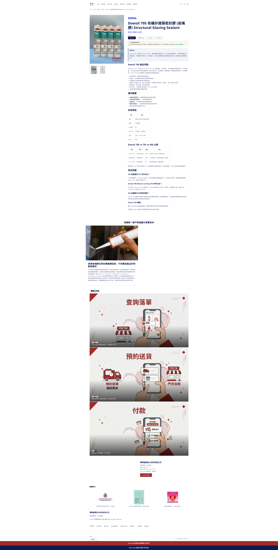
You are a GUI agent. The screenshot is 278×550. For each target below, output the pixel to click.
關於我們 (132, 526)
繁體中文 (93, 539)
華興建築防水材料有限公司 (183, 538)
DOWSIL (132, 18)
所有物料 (92, 526)
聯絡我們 (146, 526)
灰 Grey (150, 38)
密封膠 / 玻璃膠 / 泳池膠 (98, 9)
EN (184, 4)
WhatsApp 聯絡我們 (178, 44)
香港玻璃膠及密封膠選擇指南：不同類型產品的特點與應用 (111, 265)
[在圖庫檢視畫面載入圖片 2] (102, 70)
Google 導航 (146, 475)
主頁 (91, 9)
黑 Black (132, 38)
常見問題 (139, 526)
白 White (158, 38)
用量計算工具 (124, 526)
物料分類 (99, 526)
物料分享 (106, 526)
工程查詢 (153, 471)
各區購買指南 (114, 526)
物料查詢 (148, 471)
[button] (181, 4)
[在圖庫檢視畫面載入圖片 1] (94, 70)
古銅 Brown (141, 38)
